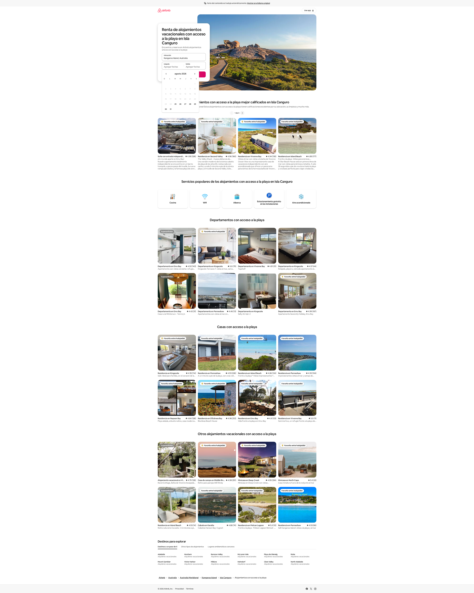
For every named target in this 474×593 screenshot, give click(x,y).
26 (180, 104)
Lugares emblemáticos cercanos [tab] (221, 547)
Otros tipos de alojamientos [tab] (192, 547)
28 (190, 104)
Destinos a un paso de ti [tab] (167, 547)
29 (195, 104)
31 (171, 109)
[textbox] (173, 66)
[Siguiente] (242, 113)
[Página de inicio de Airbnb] (164, 10)
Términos (189, 589)
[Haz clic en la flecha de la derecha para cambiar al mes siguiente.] (194, 74)
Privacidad (179, 589)
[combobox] (184, 58)
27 (185, 104)
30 (166, 109)
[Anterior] (232, 113)
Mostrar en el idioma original (258, 3)
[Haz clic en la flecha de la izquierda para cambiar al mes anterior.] (166, 74)
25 (175, 104)
